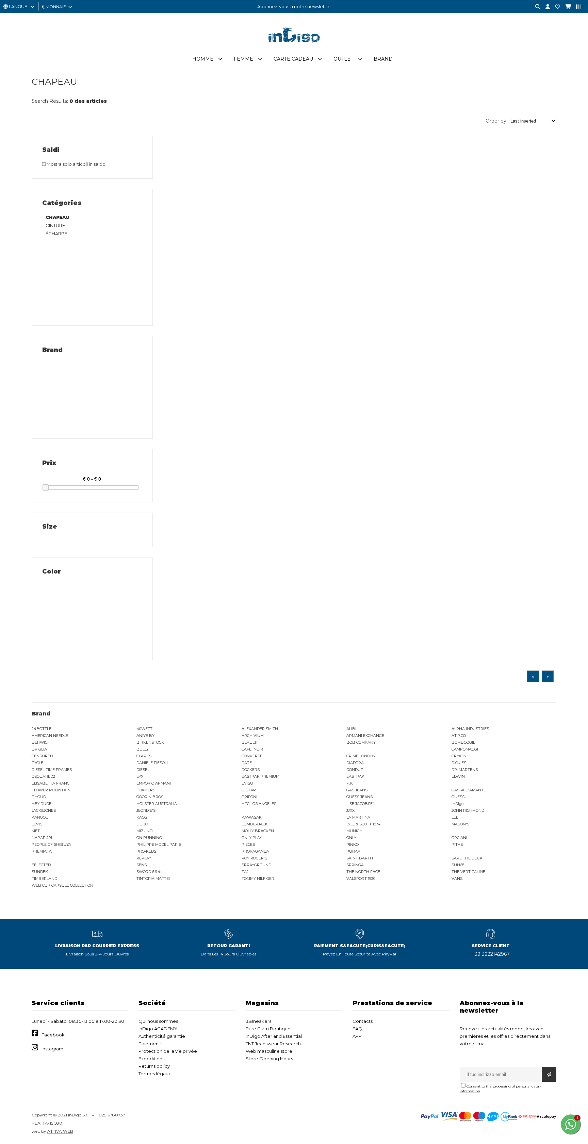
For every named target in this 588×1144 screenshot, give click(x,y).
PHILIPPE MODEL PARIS (158, 844)
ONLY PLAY (252, 837)
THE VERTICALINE (468, 871)
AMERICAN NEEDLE (50, 735)
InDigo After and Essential (274, 1036)
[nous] (555, 7)
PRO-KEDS (146, 851)
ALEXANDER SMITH (260, 728)
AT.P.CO (459, 735)
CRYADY (459, 756)
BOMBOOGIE (463, 742)
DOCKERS (251, 769)
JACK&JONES (44, 810)
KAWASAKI (252, 817)
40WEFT (144, 728)
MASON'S (460, 824)
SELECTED (41, 865)
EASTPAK (355, 776)
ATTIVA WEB (60, 1131)
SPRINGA (355, 865)
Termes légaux (154, 1073)
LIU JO (142, 824)
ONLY (351, 837)
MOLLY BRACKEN (258, 830)
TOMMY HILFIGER (258, 878)
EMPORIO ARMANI (153, 783)
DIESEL (142, 769)
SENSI (142, 865)
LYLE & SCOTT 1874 (363, 824)
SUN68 (458, 865)
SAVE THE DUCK (467, 858)
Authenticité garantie (161, 1036)
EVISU (247, 783)
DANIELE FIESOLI (152, 762)
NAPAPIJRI (42, 837)
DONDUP (354, 769)
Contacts (363, 1021)
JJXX (350, 810)
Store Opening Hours (269, 1058)
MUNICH (354, 830)
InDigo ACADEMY (157, 1028)
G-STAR (249, 790)
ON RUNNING (149, 837)
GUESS (458, 796)
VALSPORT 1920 (360, 878)
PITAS (457, 844)
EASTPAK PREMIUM (260, 776)
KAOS (141, 817)
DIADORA (355, 762)
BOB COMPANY (361, 742)
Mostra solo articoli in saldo (75, 164)
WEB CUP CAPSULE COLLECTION (62, 885)
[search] (535, 7)
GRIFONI (249, 796)
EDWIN (458, 776)
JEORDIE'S (146, 810)
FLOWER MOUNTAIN (51, 790)
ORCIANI (459, 837)
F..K (349, 783)
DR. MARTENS (465, 769)
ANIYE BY (145, 735)
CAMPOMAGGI (465, 749)
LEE (455, 817)
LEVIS (37, 824)
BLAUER (250, 742)
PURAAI (353, 851)
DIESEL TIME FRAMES (52, 769)
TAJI (245, 871)
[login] (545, 7)
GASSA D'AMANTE (469, 790)
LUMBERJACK (255, 824)
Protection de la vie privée (167, 1051)
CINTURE (55, 225)
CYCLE (37, 762)
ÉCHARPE (56, 233)
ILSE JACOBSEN (361, 803)
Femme (243, 59)
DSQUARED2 (43, 776)
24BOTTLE (41, 728)
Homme (202, 59)
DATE (247, 762)
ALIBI (351, 728)
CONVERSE (252, 756)
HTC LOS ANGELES (259, 803)
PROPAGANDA (255, 851)
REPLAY (143, 858)
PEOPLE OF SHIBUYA (51, 844)
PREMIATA (42, 851)
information (470, 1091)
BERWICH (41, 742)
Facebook (53, 1034)
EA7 (139, 776)
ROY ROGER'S (254, 858)
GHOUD (39, 796)
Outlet (343, 59)
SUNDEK (40, 871)
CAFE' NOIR (252, 749)
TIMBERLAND (44, 878)
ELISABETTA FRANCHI (53, 783)
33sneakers (258, 1021)
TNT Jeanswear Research (273, 1043)
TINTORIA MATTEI (153, 878)
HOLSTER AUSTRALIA (156, 803)
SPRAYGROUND (256, 865)
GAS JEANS (357, 790)
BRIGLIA (39, 749)
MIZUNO (144, 830)
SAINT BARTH (359, 858)
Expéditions (151, 1058)
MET (36, 830)
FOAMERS (145, 790)
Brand (383, 59)
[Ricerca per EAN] (576, 7)
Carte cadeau (293, 59)
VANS (457, 878)
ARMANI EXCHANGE (365, 735)
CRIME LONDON (361, 756)
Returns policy (154, 1066)
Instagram (52, 1048)
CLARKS (143, 756)
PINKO (352, 844)
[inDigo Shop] (294, 47)
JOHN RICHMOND (468, 810)
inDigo (457, 803)
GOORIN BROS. (150, 796)
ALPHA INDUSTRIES (470, 728)
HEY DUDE (41, 803)
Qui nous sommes (158, 1021)
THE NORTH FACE (363, 871)
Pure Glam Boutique (268, 1028)
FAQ (357, 1028)
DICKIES (459, 762)
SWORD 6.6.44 (149, 871)
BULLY (142, 749)
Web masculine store (269, 1051)
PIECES (248, 844)
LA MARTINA (358, 817)
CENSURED (42, 756)
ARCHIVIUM (253, 735)
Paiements (150, 1043)
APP (357, 1036)
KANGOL (40, 817)
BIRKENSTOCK (150, 742)
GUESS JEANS (359, 796)
